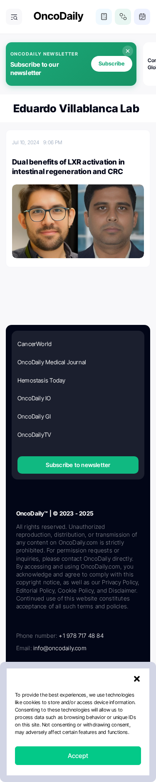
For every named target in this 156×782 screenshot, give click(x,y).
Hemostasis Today (41, 380)
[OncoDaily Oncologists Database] (123, 17)
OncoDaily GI (34, 416)
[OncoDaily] (59, 17)
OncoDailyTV (34, 434)
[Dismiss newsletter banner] (127, 51)
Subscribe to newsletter (78, 464)
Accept (78, 756)
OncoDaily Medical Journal (51, 362)
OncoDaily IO (34, 398)
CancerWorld (34, 343)
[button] (137, 679)
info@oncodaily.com (60, 647)
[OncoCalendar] (142, 17)
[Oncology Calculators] (104, 17)
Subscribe (112, 63)
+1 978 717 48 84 (81, 635)
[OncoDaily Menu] (14, 17)
